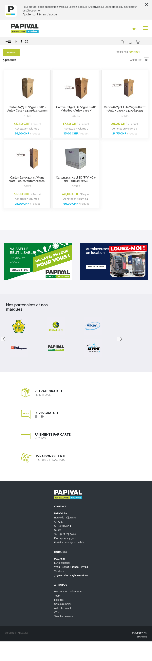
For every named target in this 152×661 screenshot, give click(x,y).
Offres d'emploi (62, 604)
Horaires (59, 600)
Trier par (122, 52)
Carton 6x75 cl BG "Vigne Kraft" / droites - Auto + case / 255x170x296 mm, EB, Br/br (76, 110)
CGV (56, 612)
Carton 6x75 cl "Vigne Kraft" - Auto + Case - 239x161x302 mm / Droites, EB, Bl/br (27, 110)
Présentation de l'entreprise (69, 591)
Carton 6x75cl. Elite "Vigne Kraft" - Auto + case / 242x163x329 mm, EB (124, 110)
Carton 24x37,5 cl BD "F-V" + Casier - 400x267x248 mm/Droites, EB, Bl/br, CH (76, 181)
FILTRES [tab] (11, 52)
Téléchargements (63, 616)
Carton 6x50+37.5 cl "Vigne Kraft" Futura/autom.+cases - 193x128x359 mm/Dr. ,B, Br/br (27, 181)
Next (119, 339)
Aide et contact (62, 608)
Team (57, 595)
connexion (129, 43)
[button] (134, 29)
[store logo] (25, 28)
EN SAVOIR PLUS (20, 270)
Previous (3, 339)
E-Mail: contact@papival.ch (69, 542)
